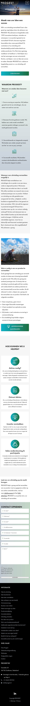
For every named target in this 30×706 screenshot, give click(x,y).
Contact (3, 659)
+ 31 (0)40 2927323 (8, 680)
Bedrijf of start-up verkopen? (8, 636)
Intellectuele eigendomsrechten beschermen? (13, 625)
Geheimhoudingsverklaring (8, 650)
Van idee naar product (7, 619)
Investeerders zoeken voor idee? (10, 630)
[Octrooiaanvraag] (15, 398)
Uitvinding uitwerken (6, 617)
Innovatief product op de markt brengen (12, 639)
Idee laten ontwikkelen (7, 597)
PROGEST (17, 698)
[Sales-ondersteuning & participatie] (15, 454)
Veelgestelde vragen (6, 656)
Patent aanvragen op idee (8, 608)
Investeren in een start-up (8, 628)
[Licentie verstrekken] (15, 425)
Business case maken (6, 606)
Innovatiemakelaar (6, 614)
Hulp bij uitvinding (6, 592)
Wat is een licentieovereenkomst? (10, 622)
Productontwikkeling (6, 611)
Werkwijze (4, 653)
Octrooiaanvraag (6, 603)
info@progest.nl (9, 493)
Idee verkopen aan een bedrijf (9, 600)
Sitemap (13, 701)
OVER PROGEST (15, 73)
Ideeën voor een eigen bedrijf (9, 633)
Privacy (18, 701)
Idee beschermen (6, 595)
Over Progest (4, 648)
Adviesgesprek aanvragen (16, 327)
